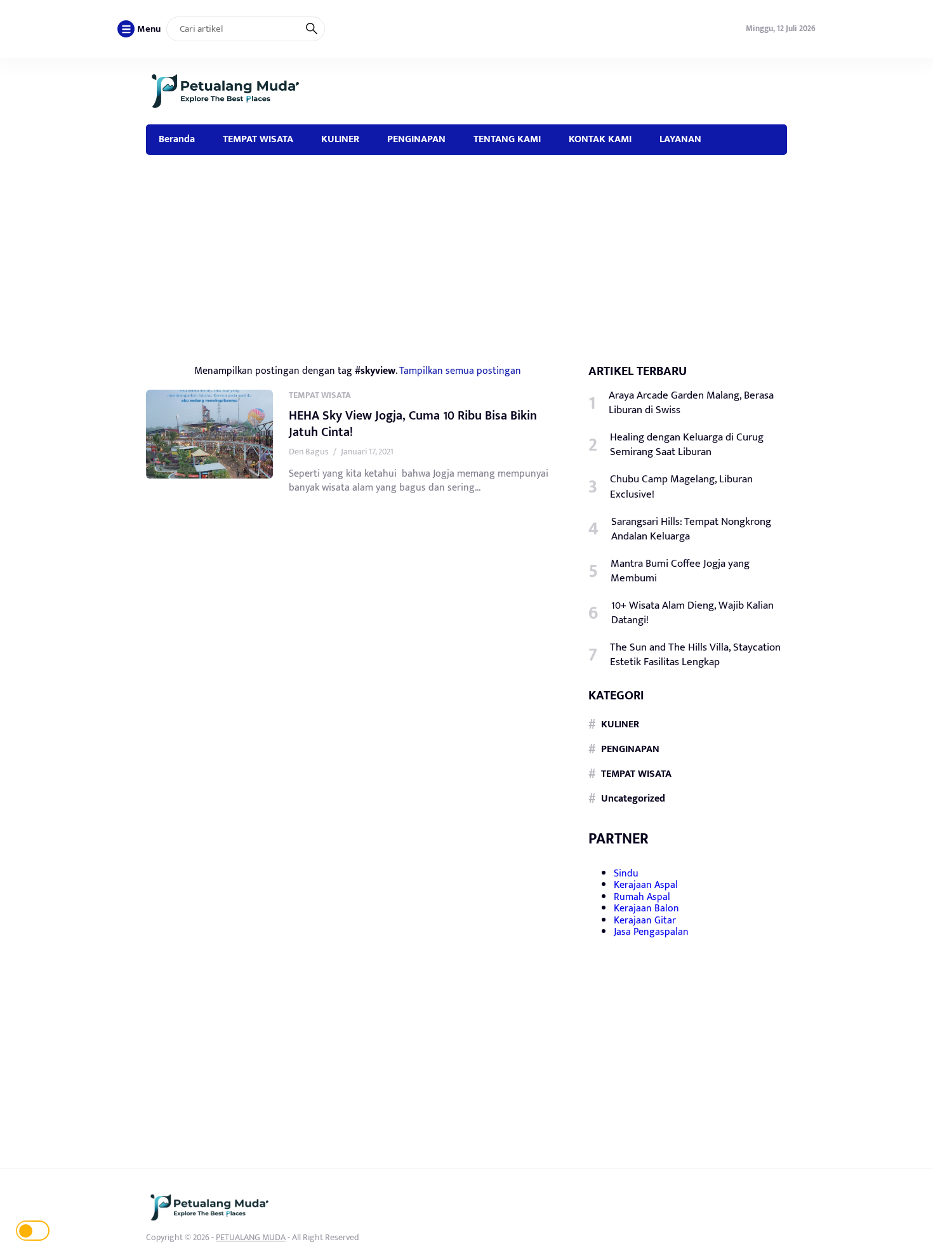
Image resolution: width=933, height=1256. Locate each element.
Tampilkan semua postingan (460, 370)
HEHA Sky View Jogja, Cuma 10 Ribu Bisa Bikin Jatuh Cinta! (413, 424)
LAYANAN (680, 139)
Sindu (626, 873)
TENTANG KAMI (507, 139)
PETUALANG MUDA (251, 1237)
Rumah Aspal (642, 897)
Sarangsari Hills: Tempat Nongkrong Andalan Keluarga (691, 528)
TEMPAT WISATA (258, 139)
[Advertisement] (466, 250)
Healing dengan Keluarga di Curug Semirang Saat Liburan (687, 444)
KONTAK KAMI (600, 139)
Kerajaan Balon (646, 908)
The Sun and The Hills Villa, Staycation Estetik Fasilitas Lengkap (695, 655)
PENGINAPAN (416, 139)
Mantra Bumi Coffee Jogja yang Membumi (680, 571)
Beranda (177, 139)
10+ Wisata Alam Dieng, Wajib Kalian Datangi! (692, 613)
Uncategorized (633, 798)
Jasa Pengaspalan (651, 932)
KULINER (340, 139)
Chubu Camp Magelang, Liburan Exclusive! (681, 486)
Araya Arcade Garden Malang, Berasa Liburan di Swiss (691, 403)
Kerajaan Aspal (646, 885)
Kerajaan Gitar (645, 920)
